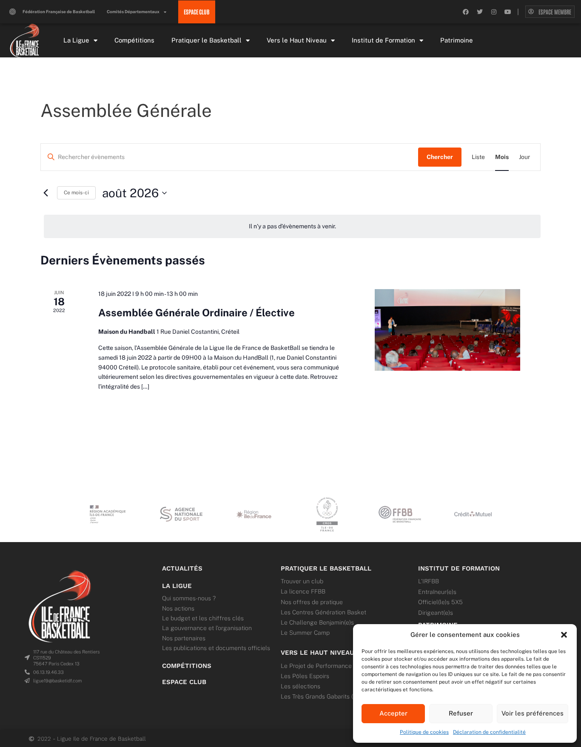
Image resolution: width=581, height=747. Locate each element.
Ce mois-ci (76, 193)
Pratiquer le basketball (326, 568)
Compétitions (134, 40)
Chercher (440, 156)
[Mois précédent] (45, 193)
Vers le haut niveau (317, 652)
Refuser (461, 713)
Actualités (182, 568)
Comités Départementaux (133, 11)
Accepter (393, 713)
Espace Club (184, 682)
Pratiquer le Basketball (206, 40)
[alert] (292, 226)
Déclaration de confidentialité (489, 732)
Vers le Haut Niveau (297, 40)
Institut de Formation (383, 40)
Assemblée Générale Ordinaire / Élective (196, 312)
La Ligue (76, 40)
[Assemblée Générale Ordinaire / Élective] (447, 330)
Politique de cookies (424, 732)
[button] (564, 635)
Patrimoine (456, 40)
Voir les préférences (532, 713)
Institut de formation (459, 568)
